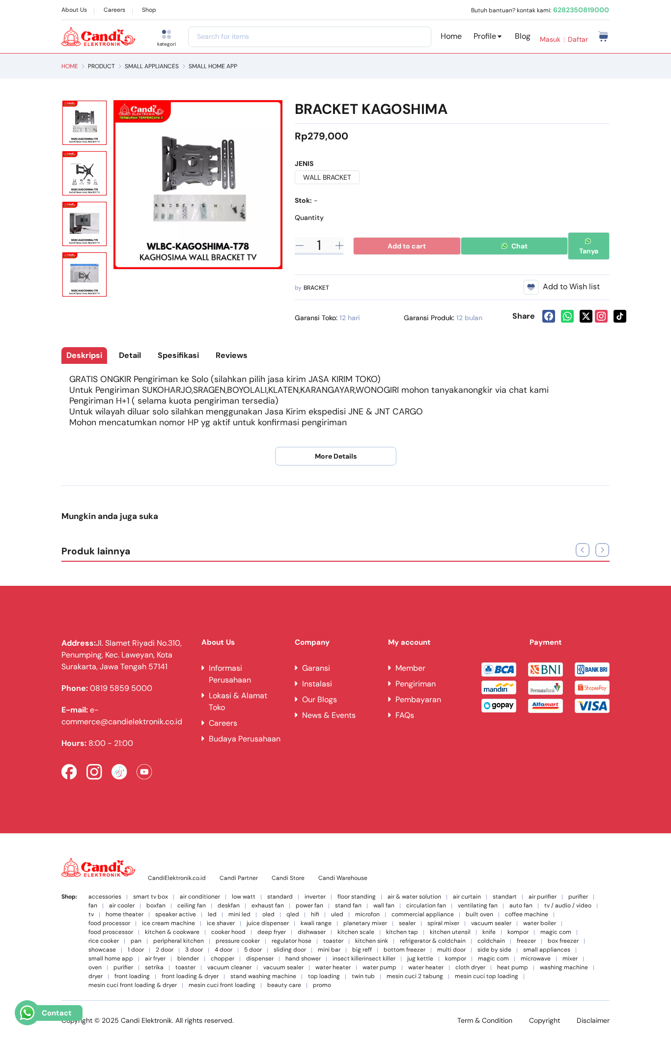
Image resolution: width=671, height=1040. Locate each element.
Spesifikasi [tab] (178, 355)
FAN (92, 905)
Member (410, 668)
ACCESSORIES (104, 897)
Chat (519, 246)
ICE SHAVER (221, 923)
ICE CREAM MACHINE (168, 923)
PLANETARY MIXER (365, 923)
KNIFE (489, 932)
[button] (602, 549)
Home (451, 36)
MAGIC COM (555, 932)
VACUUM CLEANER (229, 967)
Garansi (316, 668)
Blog (523, 36)
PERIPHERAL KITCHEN (178, 941)
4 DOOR (223, 950)
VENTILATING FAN (478, 905)
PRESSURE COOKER (238, 941)
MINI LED (239, 914)
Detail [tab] (130, 355)
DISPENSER (260, 958)
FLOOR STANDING (356, 897)
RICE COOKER (103, 941)
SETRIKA (154, 967)
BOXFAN (156, 905)
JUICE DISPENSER (268, 923)
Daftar (578, 39)
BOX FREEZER (563, 941)
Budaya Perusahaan (244, 739)
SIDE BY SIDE (494, 950)
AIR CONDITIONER (200, 897)
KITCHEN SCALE (355, 932)
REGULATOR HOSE (291, 941)
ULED (337, 914)
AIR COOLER (122, 905)
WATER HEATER (333, 967)
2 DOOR (164, 950)
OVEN (95, 967)
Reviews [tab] (232, 355)
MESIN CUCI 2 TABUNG (415, 976)
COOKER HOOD (228, 932)
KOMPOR (518, 932)
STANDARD (280, 897)
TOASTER (333, 941)
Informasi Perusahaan (230, 674)
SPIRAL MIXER (443, 923)
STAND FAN (348, 905)
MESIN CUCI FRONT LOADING (222, 985)
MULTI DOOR (451, 950)
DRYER (95, 976)
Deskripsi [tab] (84, 355)
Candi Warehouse (342, 878)
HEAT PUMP (512, 967)
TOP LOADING (324, 976)
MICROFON (367, 914)
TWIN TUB (363, 976)
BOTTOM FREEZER (404, 950)
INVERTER (315, 897)
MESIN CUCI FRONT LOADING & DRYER (132, 985)
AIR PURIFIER (543, 897)
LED (212, 914)
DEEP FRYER (271, 932)
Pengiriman (415, 684)
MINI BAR (329, 950)
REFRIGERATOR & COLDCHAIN (433, 941)
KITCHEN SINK (371, 941)
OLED (268, 914)
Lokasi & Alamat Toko (238, 701)
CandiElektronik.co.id (177, 878)
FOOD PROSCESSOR (110, 932)
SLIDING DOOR (290, 950)
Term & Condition (484, 1020)
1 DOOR (136, 950)
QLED (292, 914)
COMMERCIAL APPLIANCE (422, 914)
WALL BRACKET (327, 177)
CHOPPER (222, 958)
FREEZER (526, 941)
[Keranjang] (603, 35)
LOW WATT (243, 897)
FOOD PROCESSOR (109, 923)
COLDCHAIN (491, 941)
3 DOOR (194, 950)
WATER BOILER (539, 923)
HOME (69, 66)
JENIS (304, 163)
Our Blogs (319, 699)
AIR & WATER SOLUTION (414, 897)
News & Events (329, 715)
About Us (74, 10)
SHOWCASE (102, 950)
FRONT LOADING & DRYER (190, 976)
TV (91, 914)
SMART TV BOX (150, 897)
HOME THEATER (124, 914)
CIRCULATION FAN (426, 905)
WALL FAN (383, 905)
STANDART (505, 897)
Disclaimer (593, 1020)
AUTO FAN (520, 905)
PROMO (322, 985)
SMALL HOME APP (213, 66)
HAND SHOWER (303, 958)
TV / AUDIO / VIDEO (567, 905)
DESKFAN (229, 905)
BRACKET (316, 288)
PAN (136, 941)
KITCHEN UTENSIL (450, 932)
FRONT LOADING (132, 976)
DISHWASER (312, 932)
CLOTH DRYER (470, 967)
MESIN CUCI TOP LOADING (486, 976)
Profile (485, 36)
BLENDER (188, 958)
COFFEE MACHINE (526, 914)
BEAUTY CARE (284, 985)
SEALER (407, 923)
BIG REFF (362, 950)
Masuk (550, 39)
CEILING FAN (191, 905)
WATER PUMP (379, 967)
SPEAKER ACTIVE (175, 914)
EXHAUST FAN (268, 905)
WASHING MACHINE (564, 967)
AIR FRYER (155, 958)
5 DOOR (253, 950)
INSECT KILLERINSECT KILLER (364, 958)
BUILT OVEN (479, 914)
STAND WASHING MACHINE (263, 976)
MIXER (570, 958)
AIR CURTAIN (467, 897)
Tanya (588, 250)
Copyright (544, 1020)
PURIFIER (578, 897)
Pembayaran (418, 699)
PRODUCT (101, 66)
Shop (149, 10)
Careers (114, 10)
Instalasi (317, 684)
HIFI (315, 914)
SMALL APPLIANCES (152, 66)
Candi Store (288, 878)
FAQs (404, 715)
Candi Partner (239, 878)
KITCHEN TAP (402, 932)
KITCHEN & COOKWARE (172, 932)
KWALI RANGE (316, 923)
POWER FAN (309, 905)
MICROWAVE (536, 958)
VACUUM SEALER (491, 923)
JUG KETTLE (420, 958)
